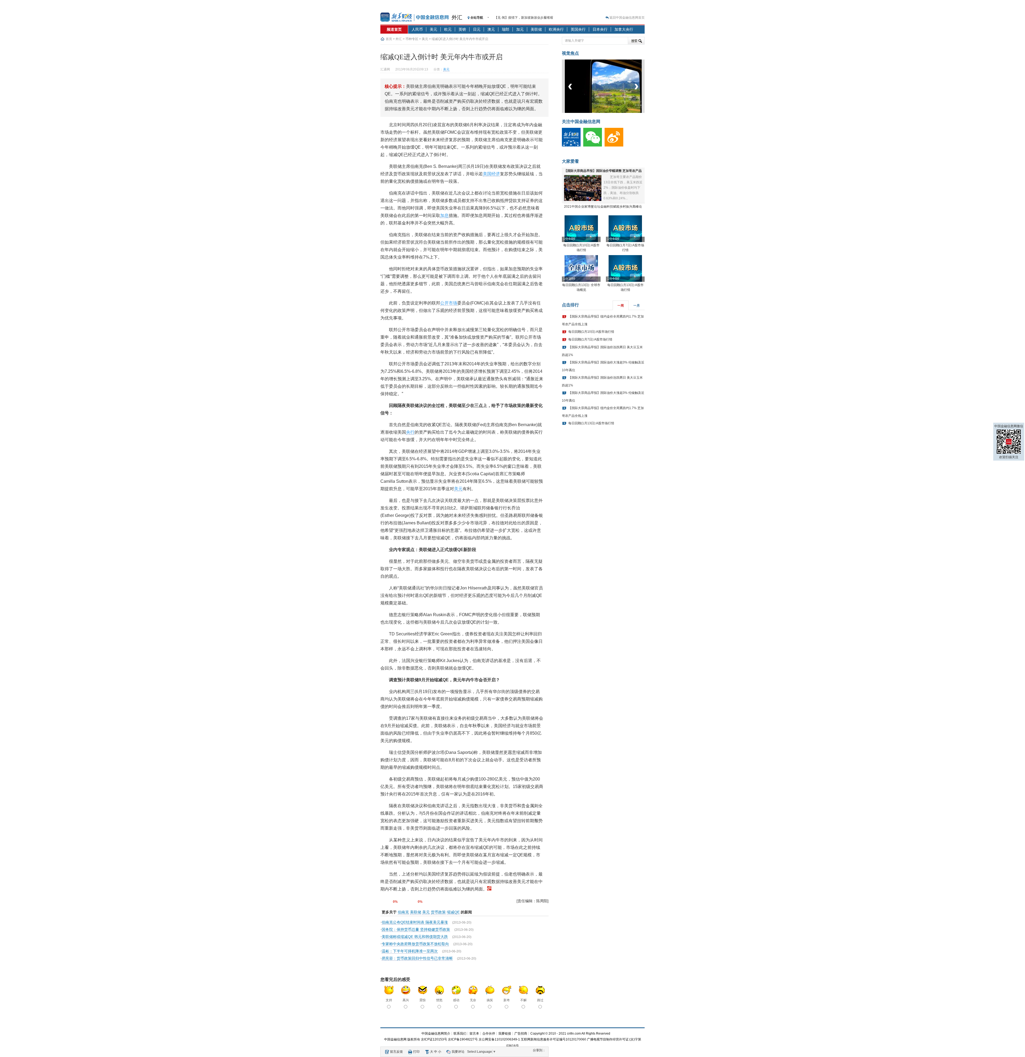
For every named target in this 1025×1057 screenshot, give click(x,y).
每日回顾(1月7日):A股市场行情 (590, 339)
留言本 (474, 1033)
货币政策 (438, 912)
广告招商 (520, 1033)
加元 (520, 29)
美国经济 (491, 174)
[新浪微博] (615, 145)
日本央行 (600, 29)
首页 (389, 39)
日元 (476, 29)
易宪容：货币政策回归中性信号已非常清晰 (417, 958)
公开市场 (448, 303)
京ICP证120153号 (434, 1039)
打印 (416, 1052)
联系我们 (460, 1033)
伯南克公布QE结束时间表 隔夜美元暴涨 (415, 922)
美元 (433, 29)
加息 (444, 215)
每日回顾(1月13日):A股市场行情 (591, 423)
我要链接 (504, 1033)
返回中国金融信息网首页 (627, 17)
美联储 (536, 29)
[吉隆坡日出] (608, 112)
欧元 (448, 29)
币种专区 (411, 39)
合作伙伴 (488, 1033)
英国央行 (578, 29)
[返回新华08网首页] (489, 889)
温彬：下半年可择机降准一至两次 (410, 951)
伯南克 (403, 912)
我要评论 (458, 1052)
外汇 (457, 17)
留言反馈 (396, 1052)
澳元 (491, 29)
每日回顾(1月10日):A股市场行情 (591, 332)
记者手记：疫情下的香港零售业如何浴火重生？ (528, 17)
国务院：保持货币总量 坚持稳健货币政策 (416, 929)
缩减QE (453, 912)
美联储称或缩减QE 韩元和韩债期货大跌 (415, 937)
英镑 (462, 29)
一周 (620, 305)
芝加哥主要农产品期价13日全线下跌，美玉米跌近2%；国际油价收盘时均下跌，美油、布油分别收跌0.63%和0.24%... (623, 187)
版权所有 (413, 1039)
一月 (636, 305)
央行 (410, 432)
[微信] (594, 145)
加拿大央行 (623, 29)
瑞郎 (505, 29)
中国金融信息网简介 (435, 1033)
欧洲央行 (556, 29)
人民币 (417, 29)
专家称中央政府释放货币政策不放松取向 (415, 944)
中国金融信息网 (395, 1039)
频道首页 (394, 29)
